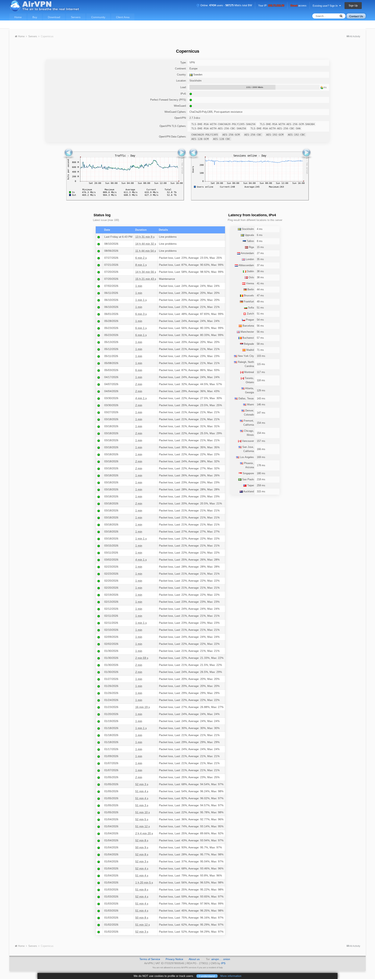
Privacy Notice (174, 959)
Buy (34, 17)
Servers (75, 17)
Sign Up (353, 5)
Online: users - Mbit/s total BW (226, 5)
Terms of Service (149, 959)
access (298, 5)
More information (230, 975)
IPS (223, 963)
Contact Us (356, 16)
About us (194, 959)
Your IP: (271, 5)
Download (54, 17)
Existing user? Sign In (326, 5)
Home (18, 17)
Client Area (122, 17)
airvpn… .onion (220, 959)
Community (98, 17)
